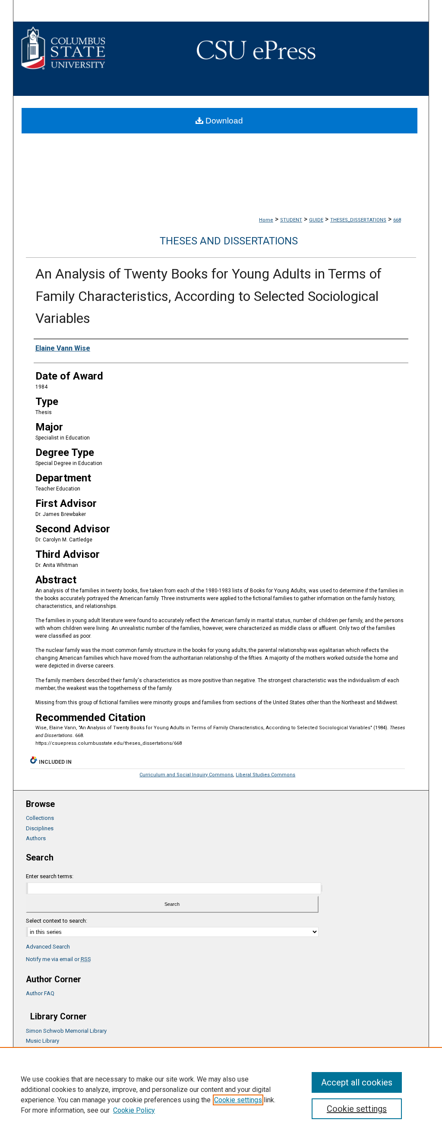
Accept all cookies (356, 1082)
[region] (221, 1094)
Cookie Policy (134, 1110)
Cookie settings (238, 1100)
